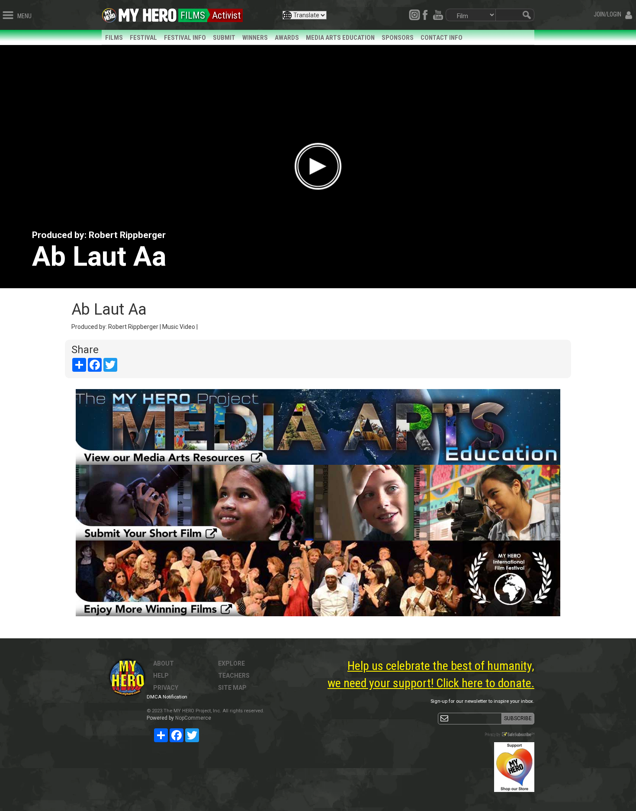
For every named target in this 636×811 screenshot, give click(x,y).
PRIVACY (165, 687)
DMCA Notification (167, 697)
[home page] (147, 13)
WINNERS (255, 38)
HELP (161, 675)
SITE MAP (232, 687)
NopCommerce (193, 718)
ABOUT (163, 663)
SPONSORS (398, 38)
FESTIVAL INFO (185, 38)
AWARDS (287, 38)
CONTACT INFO (442, 38)
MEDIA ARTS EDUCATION (340, 38)
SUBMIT (224, 38)
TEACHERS (234, 675)
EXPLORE (231, 663)
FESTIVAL (143, 38)
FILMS (114, 38)
